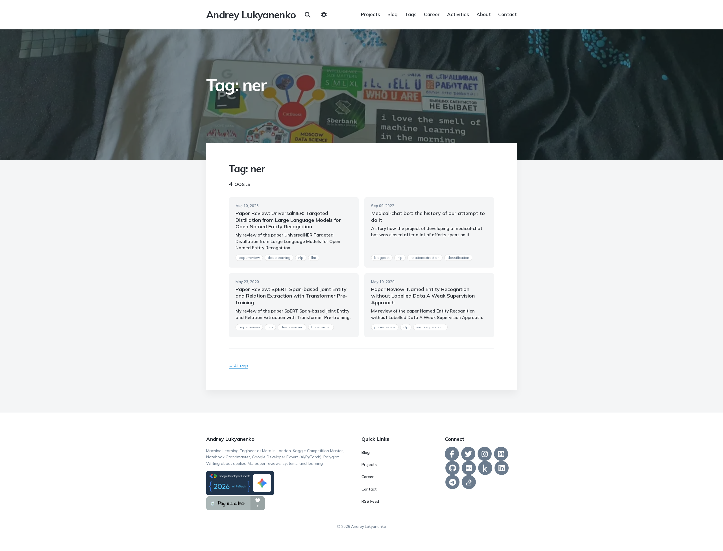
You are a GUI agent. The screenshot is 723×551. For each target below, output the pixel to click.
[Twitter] (468, 454)
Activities (458, 14)
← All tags (238, 365)
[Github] (452, 468)
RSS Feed (370, 501)
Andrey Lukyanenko (251, 15)
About (483, 14)
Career (432, 14)
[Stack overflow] (469, 482)
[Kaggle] (485, 468)
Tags (411, 14)
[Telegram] (452, 482)
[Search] (307, 14)
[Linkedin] (502, 468)
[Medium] (501, 454)
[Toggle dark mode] (324, 14)
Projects (370, 14)
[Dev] (469, 468)
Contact (507, 14)
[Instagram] (485, 454)
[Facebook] (452, 454)
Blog (392, 14)
